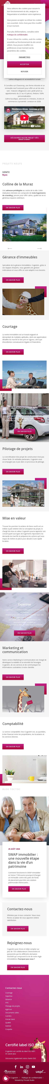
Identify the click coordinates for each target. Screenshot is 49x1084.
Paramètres (24, 57)
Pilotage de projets (12, 1006)
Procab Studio (29, 1080)
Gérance (8, 999)
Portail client (10, 1019)
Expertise (8, 996)
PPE (6, 1003)
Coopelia (8, 1029)
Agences (8, 1009)
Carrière (8, 1016)
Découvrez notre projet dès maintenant (24, 138)
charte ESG (31, 1058)
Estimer (8, 1026)
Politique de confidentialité (17, 35)
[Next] (39, 248)
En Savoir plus (19, 889)
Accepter (24, 64)
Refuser (24, 71)
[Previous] (9, 248)
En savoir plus (13, 210)
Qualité (8, 1022)
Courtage (8, 993)
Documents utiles (12, 1013)
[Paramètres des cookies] (5, 1078)
